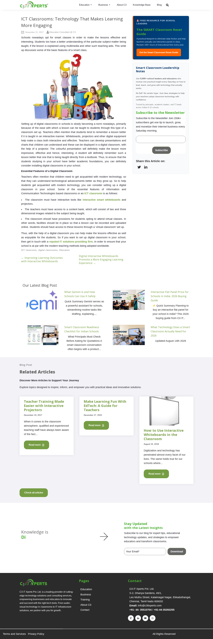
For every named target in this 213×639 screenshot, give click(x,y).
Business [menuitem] (85, 594)
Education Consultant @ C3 (62, 32)
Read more (35, 445)
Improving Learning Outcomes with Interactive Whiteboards (42, 259)
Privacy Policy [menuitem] (36, 633)
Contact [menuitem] (84, 609)
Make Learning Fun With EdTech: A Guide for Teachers (105, 405)
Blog (159, 5)
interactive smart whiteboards (102, 199)
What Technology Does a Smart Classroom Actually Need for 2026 (170, 331)
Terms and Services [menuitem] (14, 633)
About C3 (121, 5)
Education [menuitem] (86, 589)
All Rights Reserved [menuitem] (164, 633)
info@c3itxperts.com (150, 605)
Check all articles (33, 492)
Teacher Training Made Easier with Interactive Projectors (44, 405)
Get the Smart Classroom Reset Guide (158, 52)
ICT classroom (93, 193)
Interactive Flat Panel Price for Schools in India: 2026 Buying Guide (170, 296)
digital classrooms (47, 250)
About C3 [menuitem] (85, 604)
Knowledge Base (142, 5)
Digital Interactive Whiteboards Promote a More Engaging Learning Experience (101, 259)
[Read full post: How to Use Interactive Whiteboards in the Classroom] (166, 410)
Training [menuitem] (85, 599)
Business (103, 5)
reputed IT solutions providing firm (71, 241)
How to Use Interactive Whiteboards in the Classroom (164, 434)
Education (84, 5)
